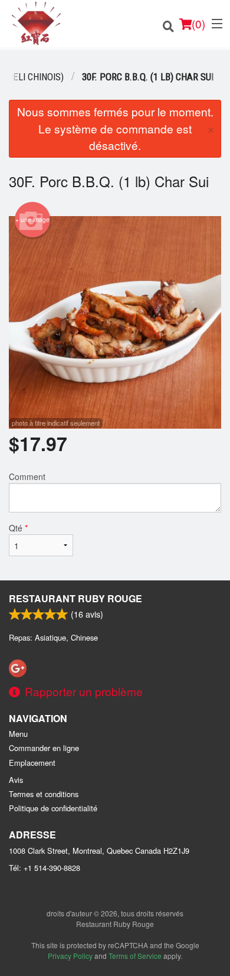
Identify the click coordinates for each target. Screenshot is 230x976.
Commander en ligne (44, 747)
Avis (16, 779)
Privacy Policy (70, 956)
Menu (18, 733)
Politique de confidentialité (53, 808)
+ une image (32, 220)
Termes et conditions (43, 793)
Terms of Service (135, 956)
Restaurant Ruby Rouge (75, 598)
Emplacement (32, 762)
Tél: (44, 867)
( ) (198, 23)
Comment (27, 476)
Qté (18, 528)
